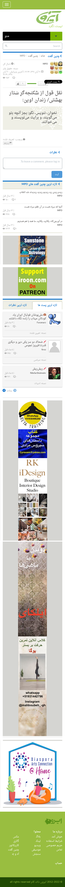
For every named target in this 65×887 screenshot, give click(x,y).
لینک (38, 841)
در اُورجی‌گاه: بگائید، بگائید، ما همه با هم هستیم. (39, 221)
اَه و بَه (15, 854)
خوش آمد (57, 836)
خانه (43, 56)
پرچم (6, 143)
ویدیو (37, 845)
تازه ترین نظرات (17, 305)
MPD (45, 64)
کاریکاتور (14, 845)
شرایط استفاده (54, 841)
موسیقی (36, 849)
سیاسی (37, 360)
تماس (59, 849)
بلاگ (38, 836)
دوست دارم (18, 84)
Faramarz (41, 323)
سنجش (37, 854)
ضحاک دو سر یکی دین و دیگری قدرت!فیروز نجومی (27, 344)
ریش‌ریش (37, 369)
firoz (44, 350)
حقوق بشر (7, 69)
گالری (16, 841)
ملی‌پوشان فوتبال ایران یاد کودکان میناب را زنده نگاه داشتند (27, 317)
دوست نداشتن (45, 84)
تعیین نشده (35, 333)
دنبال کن (7, 64)
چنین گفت (33, 56)
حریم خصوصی (54, 845)
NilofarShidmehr (38, 373)
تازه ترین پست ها (47, 305)
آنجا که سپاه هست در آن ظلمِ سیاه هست (43, 207)
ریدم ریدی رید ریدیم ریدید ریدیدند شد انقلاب (40, 192)
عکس (16, 836)
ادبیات (37, 383)
